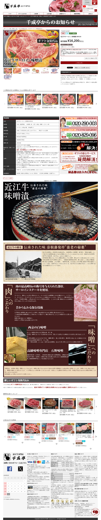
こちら (30, 173)
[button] (5, 436)
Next (96, 103)
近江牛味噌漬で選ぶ (23, 28)
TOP (4, 28)
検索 (96, 10)
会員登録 (87, 2)
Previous (4, 103)
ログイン (87, 0)
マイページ (87, 4)
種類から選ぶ (15, 28)
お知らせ (90, 13)
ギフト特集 (8, 28)
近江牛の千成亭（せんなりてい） (48, 518)
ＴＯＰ (9, 13)
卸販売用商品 (77, 13)
